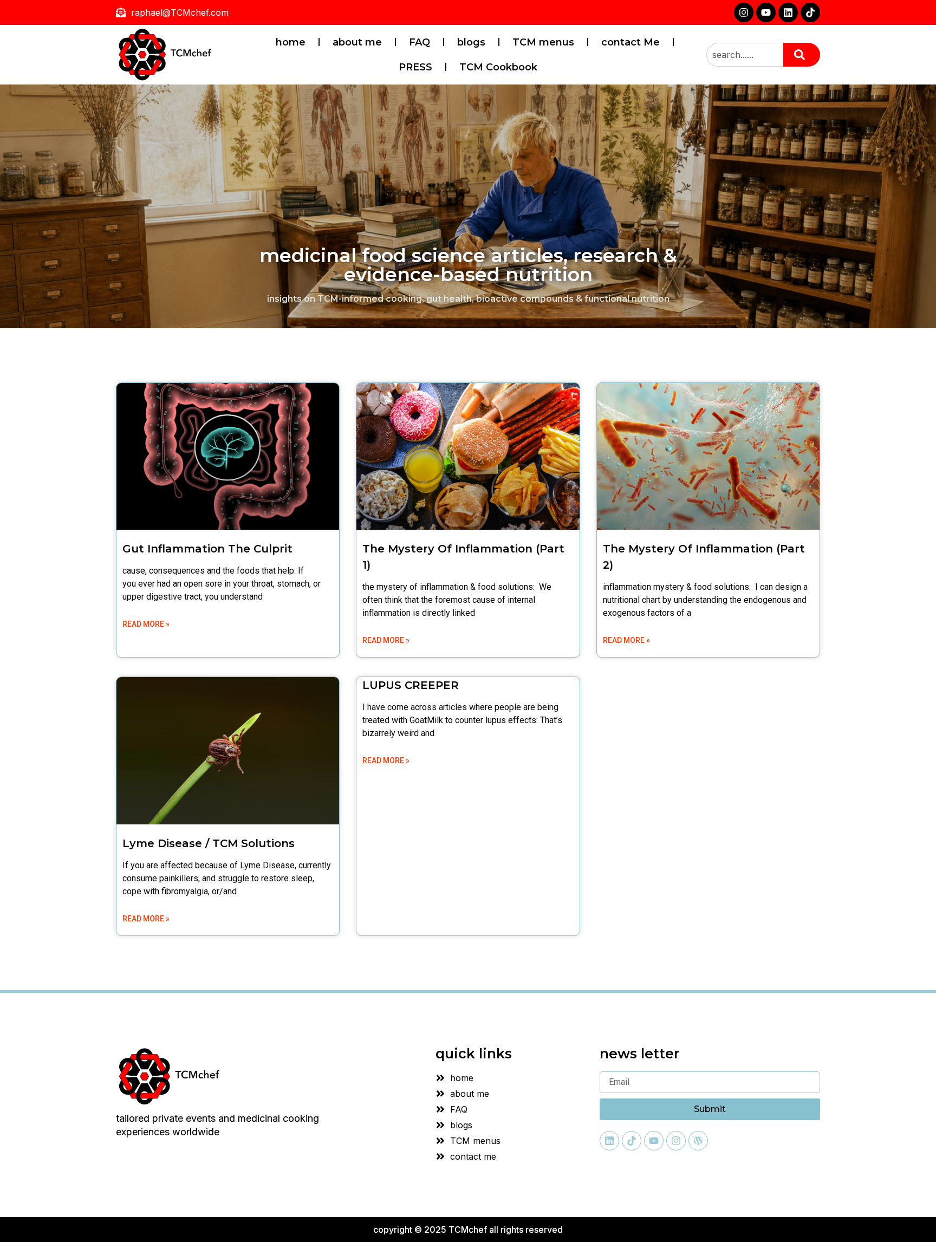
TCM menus (543, 42)
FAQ (419, 42)
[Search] (801, 55)
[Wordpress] (698, 1140)
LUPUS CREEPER (410, 685)
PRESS (415, 67)
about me (357, 42)
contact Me (630, 42)
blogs (471, 42)
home (291, 42)
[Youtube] (766, 12)
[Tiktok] (810, 12)
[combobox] (744, 55)
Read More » (146, 624)
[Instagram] (743, 12)
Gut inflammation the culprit (207, 548)
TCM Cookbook (498, 67)
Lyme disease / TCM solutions (208, 843)
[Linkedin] (788, 12)
